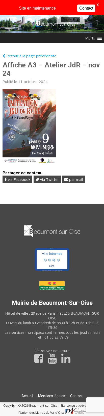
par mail (75, 179)
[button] (67, 19)
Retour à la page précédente (31, 55)
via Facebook (18, 179)
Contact (76, 396)
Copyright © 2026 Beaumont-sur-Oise (30, 405)
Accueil (27, 396)
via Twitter (49, 179)
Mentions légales (51, 396)
